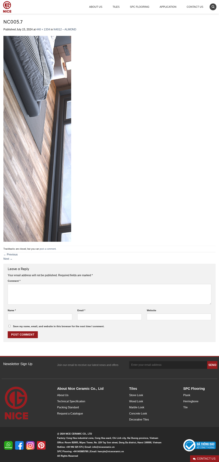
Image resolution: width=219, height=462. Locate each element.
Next (7, 258)
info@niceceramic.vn (103, 447)
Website (151, 310)
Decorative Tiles (139, 419)
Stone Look (136, 395)
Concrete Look (138, 413)
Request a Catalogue (70, 413)
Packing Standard (68, 407)
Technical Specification (71, 401)
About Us (95, 6)
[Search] (213, 6)
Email (81, 310)
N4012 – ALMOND (65, 29)
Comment (14, 280)
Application (168, 6)
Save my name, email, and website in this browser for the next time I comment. (58, 326)
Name (12, 310)
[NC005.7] (37, 138)
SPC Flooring (139, 6)
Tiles (116, 6)
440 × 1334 (43, 29)
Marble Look (136, 407)
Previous (10, 254)
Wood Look (136, 401)
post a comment (48, 249)
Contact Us (195, 6)
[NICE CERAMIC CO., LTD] (12, 7)
